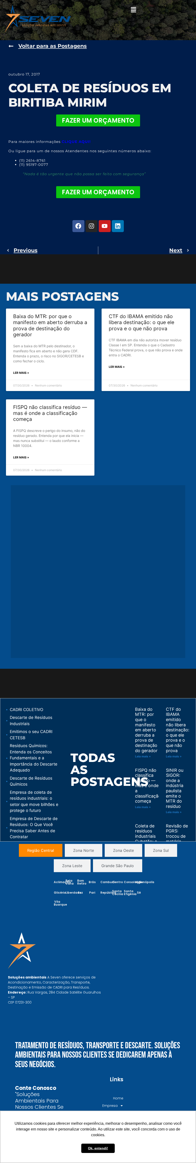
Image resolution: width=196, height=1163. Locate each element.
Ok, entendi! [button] (98, 1148)
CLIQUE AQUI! (76, 141)
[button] (133, 10)
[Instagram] (92, 226)
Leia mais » (143, 756)
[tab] (40, 850)
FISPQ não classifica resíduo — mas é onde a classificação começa (50, 413)
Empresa (110, 1105)
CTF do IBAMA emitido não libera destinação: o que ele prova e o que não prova (141, 322)
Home (118, 1098)
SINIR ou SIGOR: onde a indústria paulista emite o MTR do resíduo (174, 788)
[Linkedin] (118, 226)
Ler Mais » (21, 373)
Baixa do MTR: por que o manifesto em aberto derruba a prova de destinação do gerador (50, 325)
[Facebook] (78, 226)
